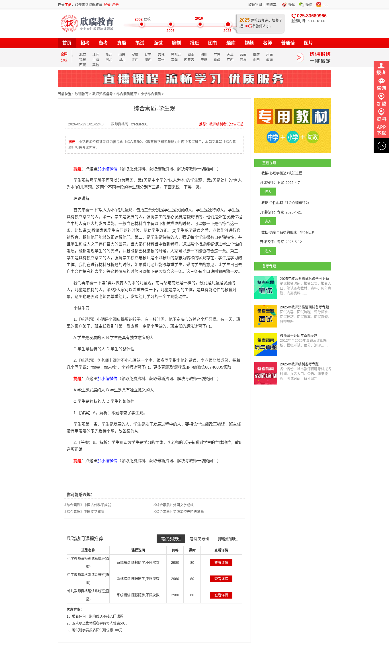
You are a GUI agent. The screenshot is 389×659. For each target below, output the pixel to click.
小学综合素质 (151, 94)
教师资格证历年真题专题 (299, 336)
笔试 (139, 42)
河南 (269, 55)
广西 (230, 60)
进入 (268, 192)
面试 (158, 42)
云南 (243, 55)
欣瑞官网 (255, 5)
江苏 (95, 55)
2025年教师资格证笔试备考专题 (304, 279)
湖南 (190, 55)
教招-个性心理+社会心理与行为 (285, 203)
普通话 (288, 42)
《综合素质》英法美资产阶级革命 (179, 512)
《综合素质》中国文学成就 (84, 512)
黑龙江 (176, 55)
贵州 (161, 60)
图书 (212, 42)
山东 (121, 55)
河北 (108, 60)
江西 (135, 60)
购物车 (271, 5)
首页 (66, 42)
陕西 (148, 60)
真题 (121, 42)
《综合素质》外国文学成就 (174, 505)
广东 (217, 55)
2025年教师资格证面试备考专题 (304, 307)
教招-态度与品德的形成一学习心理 (287, 233)
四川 (203, 55)
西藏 (82, 65)
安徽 (135, 55)
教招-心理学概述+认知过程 (281, 173)
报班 (194, 42)
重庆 (256, 55)
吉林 (161, 55)
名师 (267, 42)
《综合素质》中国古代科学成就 (88, 505)
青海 (174, 60)
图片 (308, 42)
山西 (256, 60)
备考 (103, 42)
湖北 (121, 60)
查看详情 (221, 563)
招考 (85, 42)
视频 (249, 42)
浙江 (108, 55)
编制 (176, 42)
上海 (95, 60)
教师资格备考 (102, 94)
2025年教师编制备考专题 (299, 364)
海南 (269, 60)
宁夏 (203, 60)
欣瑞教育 (82, 94)
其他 (95, 65)
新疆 (217, 60)
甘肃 (243, 60)
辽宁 (148, 55)
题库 (231, 42)
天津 (230, 55)
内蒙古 (189, 60)
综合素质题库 (126, 94)
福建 (82, 60)
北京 (82, 55)
